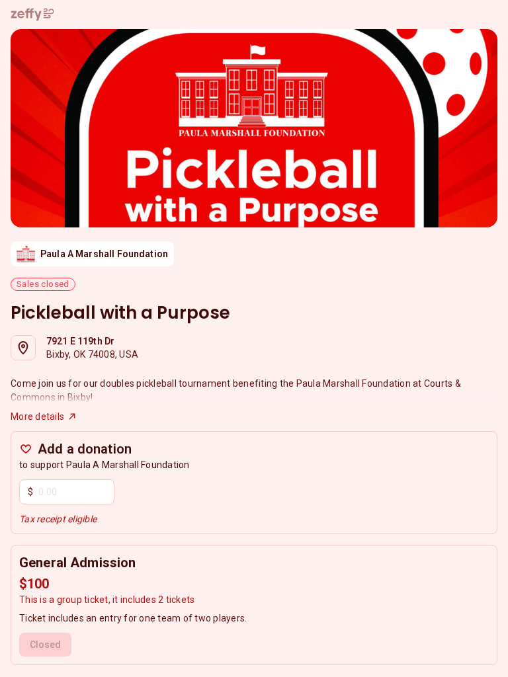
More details (37, 416)
